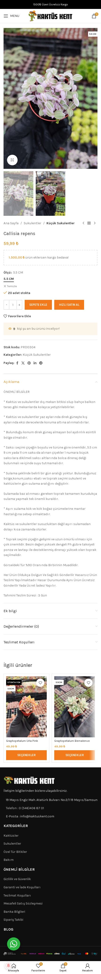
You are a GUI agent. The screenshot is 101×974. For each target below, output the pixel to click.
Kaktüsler (11, 836)
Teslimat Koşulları (17, 895)
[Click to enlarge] (12, 160)
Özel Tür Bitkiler (15, 852)
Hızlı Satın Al (69, 304)
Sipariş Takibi (13, 920)
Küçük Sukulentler (61, 223)
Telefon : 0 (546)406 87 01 (25, 808)
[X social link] (23, 363)
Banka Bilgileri (14, 912)
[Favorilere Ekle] (40, 683)
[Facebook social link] (17, 363)
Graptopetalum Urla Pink (22, 740)
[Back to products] (89, 223)
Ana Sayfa (11, 223)
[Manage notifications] (8, 965)
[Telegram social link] (41, 363)
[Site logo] (50, 16)
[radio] (9, 279)
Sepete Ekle (38, 304)
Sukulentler (32, 223)
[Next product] (94, 223)
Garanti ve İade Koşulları (22, 887)
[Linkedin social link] (35, 363)
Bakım (9, 860)
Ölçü (7, 272)
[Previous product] (83, 223)
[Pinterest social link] (29, 363)
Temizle (12, 286)
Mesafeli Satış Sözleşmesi (23, 903)
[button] (8, 98)
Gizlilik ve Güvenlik (17, 879)
